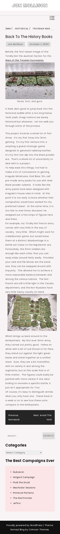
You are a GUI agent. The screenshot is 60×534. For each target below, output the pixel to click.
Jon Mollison (15, 44)
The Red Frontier (22, 498)
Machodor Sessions (24, 487)
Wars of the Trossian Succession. (24, 60)
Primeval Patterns (23, 492)
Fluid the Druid (21, 482)
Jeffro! (17, 503)
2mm (8, 28)
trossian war (41, 28)
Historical (21, 28)
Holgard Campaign (24, 477)
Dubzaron (18, 472)
